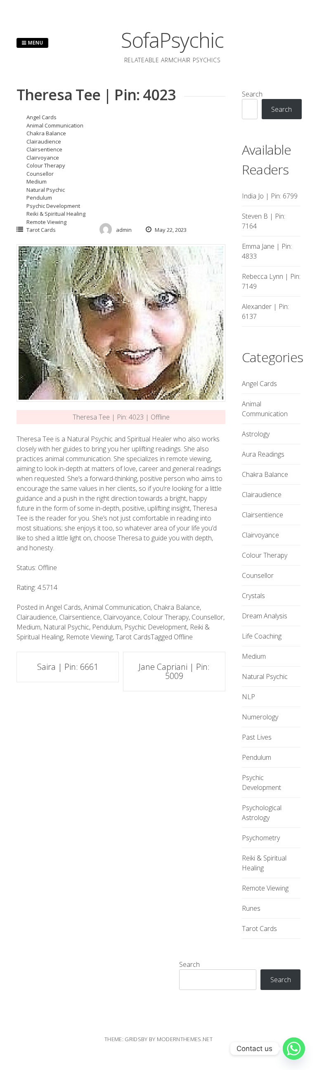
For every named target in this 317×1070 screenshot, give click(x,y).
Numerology (260, 716)
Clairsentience (44, 149)
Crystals (253, 595)
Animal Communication (54, 125)
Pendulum (39, 197)
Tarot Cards (41, 229)
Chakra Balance (46, 133)
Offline (183, 636)
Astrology (256, 433)
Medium (36, 181)
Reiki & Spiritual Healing (55, 213)
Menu (34, 42)
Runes (251, 908)
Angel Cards (41, 117)
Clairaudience (43, 141)
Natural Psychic (45, 189)
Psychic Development (53, 206)
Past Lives (257, 737)
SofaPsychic (172, 40)
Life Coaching (262, 636)
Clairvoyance (42, 157)
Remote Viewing (46, 222)
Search (252, 94)
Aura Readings (263, 454)
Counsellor (40, 173)
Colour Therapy (45, 165)
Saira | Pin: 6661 (67, 666)
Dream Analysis (264, 615)
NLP (248, 696)
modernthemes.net (185, 1039)
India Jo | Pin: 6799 (270, 195)
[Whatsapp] (294, 1048)
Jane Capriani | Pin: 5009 (174, 671)
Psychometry (261, 837)
